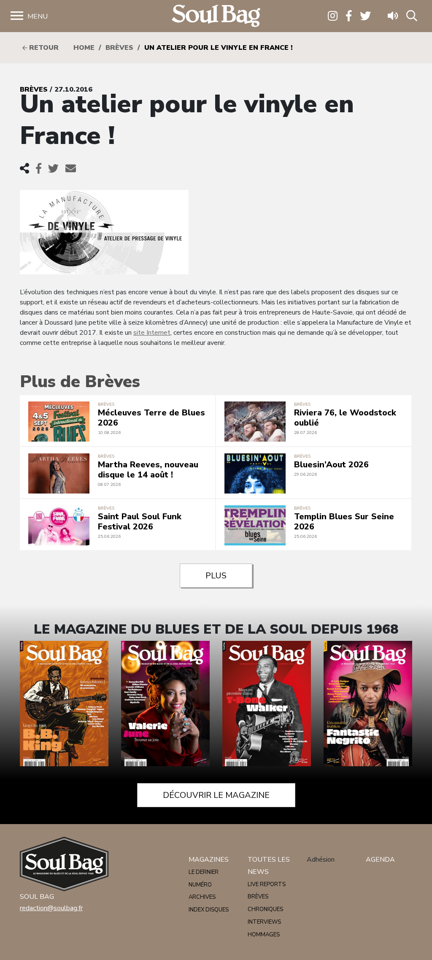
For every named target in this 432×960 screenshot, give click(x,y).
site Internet (151, 332)
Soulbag (216, 16)
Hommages (264, 934)
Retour (43, 47)
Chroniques (265, 909)
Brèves (119, 47)
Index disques (209, 910)
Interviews (264, 922)
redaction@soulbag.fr (51, 908)
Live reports (267, 884)
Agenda (380, 859)
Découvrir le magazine (216, 795)
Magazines (209, 859)
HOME (83, 47)
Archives (202, 897)
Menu (37, 16)
